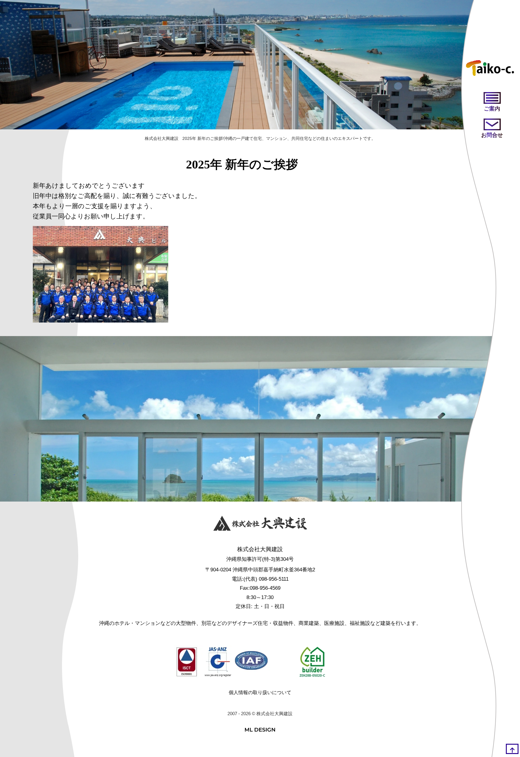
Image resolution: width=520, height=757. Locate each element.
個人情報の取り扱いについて (260, 692)
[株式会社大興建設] (260, 524)
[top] (512, 749)
